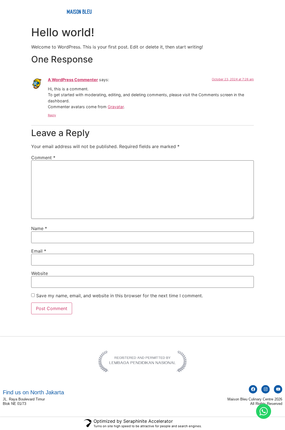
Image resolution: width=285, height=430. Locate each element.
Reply (52, 115)
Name (39, 228)
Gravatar (116, 106)
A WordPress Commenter (73, 79)
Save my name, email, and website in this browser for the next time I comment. (119, 295)
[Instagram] (265, 389)
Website (39, 273)
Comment (43, 157)
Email (38, 251)
